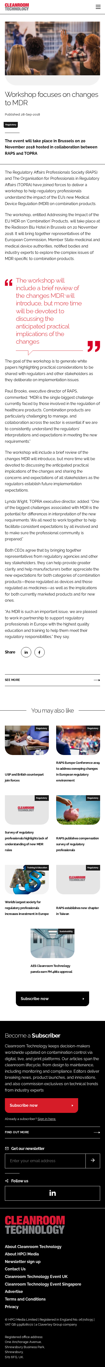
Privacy (12, 1306)
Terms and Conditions (25, 1299)
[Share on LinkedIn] (26, 652)
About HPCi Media (22, 1254)
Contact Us (15, 1269)
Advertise (14, 1291)
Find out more (17, 1132)
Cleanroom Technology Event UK (36, 1276)
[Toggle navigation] (98, 7)
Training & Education (37, 867)
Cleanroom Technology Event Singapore (43, 1284)
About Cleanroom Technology (33, 1246)
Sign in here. (47, 1119)
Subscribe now (35, 998)
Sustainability (66, 931)
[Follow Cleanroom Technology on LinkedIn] (52, 1194)
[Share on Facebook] (39, 652)
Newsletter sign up (23, 1261)
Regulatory (10, 124)
